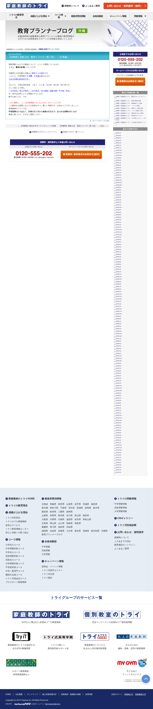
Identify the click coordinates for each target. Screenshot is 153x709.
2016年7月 (118, 321)
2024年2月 (118, 175)
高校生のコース (13, 560)
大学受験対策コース (15, 563)
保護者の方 (128, 694)
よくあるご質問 (121, 548)
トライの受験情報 (126, 498)
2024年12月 (119, 150)
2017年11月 (119, 296)
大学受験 (46, 554)
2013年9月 (118, 393)
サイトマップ (32, 694)
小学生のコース (13, 545)
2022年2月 (118, 224)
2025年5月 (118, 138)
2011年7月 (118, 457)
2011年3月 (118, 467)
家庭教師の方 (140, 694)
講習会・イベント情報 (52, 566)
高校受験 (46, 550)
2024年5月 (118, 167)
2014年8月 (118, 366)
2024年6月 (118, 165)
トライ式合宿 (48, 574)
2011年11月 (119, 447)
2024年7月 (118, 162)
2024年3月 (118, 172)
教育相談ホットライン (124, 545)
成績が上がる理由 (38, 16)
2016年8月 (118, 318)
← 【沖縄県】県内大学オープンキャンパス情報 (37, 126)
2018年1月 (118, 291)
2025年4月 (118, 140)
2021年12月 (119, 229)
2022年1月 (118, 227)
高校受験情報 (120, 507)
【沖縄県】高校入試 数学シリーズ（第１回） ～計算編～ (39, 57)
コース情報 (59, 16)
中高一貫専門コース (15, 571)
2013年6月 (118, 400)
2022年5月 (118, 217)
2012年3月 (118, 437)
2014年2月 (118, 380)
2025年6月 (118, 135)
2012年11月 (119, 418)
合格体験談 (98, 16)
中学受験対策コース (15, 548)
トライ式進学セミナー (52, 570)
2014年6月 (118, 371)
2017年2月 (118, 304)
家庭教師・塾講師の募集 (71, 694)
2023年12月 (119, 180)
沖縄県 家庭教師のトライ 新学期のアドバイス (129, 115)
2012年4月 (118, 435)
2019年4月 (118, 267)
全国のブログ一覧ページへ (73, 132)
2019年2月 (118, 271)
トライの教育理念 (16, 16)
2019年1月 (118, 274)
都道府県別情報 (78, 16)
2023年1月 (118, 205)
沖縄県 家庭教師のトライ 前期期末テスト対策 (129, 103)
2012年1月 (118, 442)
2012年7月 (118, 427)
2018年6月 (118, 289)
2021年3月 (118, 247)
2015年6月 (118, 341)
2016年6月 (118, 323)
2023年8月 (118, 190)
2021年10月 (119, 234)
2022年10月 (119, 207)
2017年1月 (118, 306)
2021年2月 (118, 249)
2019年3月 (118, 269)
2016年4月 (118, 328)
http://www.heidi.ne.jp (52, 704)
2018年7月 (118, 286)
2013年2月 (118, 410)
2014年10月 (119, 361)
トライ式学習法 (13, 517)
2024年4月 (118, 170)
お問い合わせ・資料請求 (130, 532)
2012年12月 (119, 415)
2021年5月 (118, 242)
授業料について (121, 537)
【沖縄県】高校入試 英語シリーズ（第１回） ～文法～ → (83, 126)
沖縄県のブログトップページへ (44, 132)
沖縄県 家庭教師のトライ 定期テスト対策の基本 (129, 108)
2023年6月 (118, 195)
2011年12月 (119, 445)
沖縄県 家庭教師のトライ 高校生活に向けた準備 (129, 113)
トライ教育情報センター (17, 529)
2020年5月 (118, 254)
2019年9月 (118, 262)
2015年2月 (118, 351)
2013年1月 (118, 413)
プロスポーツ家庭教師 (16, 582)
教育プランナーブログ (52, 534)
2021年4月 (118, 244)
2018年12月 (119, 276)
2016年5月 (118, 326)
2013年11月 (119, 388)
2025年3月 (118, 143)
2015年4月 (118, 346)
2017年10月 (119, 299)
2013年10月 (119, 390)
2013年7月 (118, 398)
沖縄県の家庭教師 (31, 49)
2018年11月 (119, 279)
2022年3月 (118, 222)
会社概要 (19, 694)
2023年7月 (118, 192)
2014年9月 (118, 363)
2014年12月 (119, 356)
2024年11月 (119, 152)
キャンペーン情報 (118, 16)
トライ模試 (47, 578)
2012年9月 (118, 423)
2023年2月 (118, 202)
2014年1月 (118, 383)
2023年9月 (118, 187)
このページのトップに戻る (100, 121)
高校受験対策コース (15, 556)
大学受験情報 (120, 511)
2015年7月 (118, 338)
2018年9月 (118, 281)
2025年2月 (118, 145)
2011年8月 (118, 455)
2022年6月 (118, 214)
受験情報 (138, 16)
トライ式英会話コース (16, 578)
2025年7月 (118, 133)
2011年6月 (118, 460)
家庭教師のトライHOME (14, 49)
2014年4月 (118, 376)
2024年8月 (118, 160)
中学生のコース (13, 552)
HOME (8, 694)
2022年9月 (118, 209)
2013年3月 (118, 408)
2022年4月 (118, 219)
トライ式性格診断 (126, 525)
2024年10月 (119, 155)
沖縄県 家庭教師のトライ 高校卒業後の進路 (128, 100)
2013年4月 (118, 405)
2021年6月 (118, 239)
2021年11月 (119, 232)
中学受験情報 (120, 504)
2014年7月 (118, 368)
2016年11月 (119, 311)
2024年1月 (118, 177)
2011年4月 (118, 465)
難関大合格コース (14, 575)
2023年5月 (118, 197)
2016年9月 (118, 316)
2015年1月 (118, 353)
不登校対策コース (14, 567)
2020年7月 (118, 252)
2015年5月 (118, 343)
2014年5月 (118, 373)
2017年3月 (118, 301)
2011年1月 (118, 472)
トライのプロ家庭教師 (16, 521)
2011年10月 (119, 450)
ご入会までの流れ (122, 541)
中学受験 (46, 547)
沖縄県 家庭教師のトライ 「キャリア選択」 (128, 105)
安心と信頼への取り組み (17, 532)
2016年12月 (119, 309)
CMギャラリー (125, 518)
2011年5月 (118, 462)
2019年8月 (118, 264)
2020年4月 (118, 256)
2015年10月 (119, 336)
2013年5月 (118, 403)
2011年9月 (118, 452)
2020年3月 (118, 259)
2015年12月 (119, 331)
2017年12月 (119, 294)
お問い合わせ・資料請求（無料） (125, 6)
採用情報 (88, 694)
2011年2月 (118, 470)
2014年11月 (119, 358)
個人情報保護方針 (49, 694)
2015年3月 (118, 348)
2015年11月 (119, 333)
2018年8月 (118, 284)
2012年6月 (118, 430)
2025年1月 (118, 148)
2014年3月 (118, 378)
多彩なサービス (13, 525)
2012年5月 (118, 432)
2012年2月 (118, 440)
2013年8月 (118, 395)
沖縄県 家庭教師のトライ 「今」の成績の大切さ (129, 110)
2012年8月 (118, 425)
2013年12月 (119, 385)
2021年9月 (118, 237)
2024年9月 (118, 158)
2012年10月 (119, 420)
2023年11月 (119, 182)
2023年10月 (119, 185)
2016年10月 (119, 314)
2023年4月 (118, 200)
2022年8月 (118, 212)
